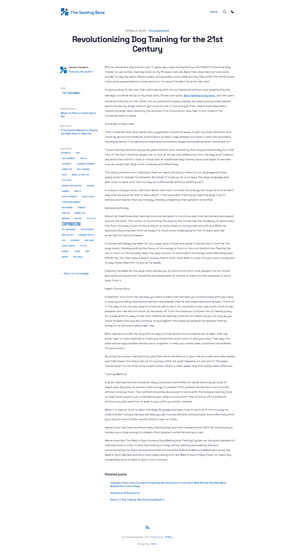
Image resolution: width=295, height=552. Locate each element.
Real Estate (67, 235)
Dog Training (83, 169)
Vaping (65, 257)
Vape (87, 251)
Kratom (65, 213)
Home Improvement (71, 202)
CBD (78, 153)
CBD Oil (83, 158)
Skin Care (89, 240)
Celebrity (67, 164)
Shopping (75, 240)
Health (77, 191)
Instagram (67, 207)
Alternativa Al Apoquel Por (125, 492)
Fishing (90, 185)
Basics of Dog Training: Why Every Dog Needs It (137, 499)
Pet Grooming (71, 93)
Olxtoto (91, 218)
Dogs (64, 175)
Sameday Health (86, 235)
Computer (67, 169)
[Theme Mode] (233, 11)
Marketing (80, 213)
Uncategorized (159, 30)
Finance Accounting (72, 185)
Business (66, 152)
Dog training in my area (199, 95)
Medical (66, 218)
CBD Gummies (68, 158)
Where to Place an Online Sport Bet (78, 114)
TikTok (83, 246)
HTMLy (169, 536)
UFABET (65, 251)
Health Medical (69, 196)
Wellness (78, 257)
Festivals (66, 180)
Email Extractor (80, 175)
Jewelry (82, 207)
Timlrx (153, 543)
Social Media (68, 246)
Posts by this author (81, 71)
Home (214, 12)
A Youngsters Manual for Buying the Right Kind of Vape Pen (79, 132)
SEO (63, 240)
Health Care (88, 196)
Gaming (65, 191)
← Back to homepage (75, 273)
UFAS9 (77, 251)
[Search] (225, 12)
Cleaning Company (86, 164)
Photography (87, 229)
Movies (78, 218)
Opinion (71, 224)
